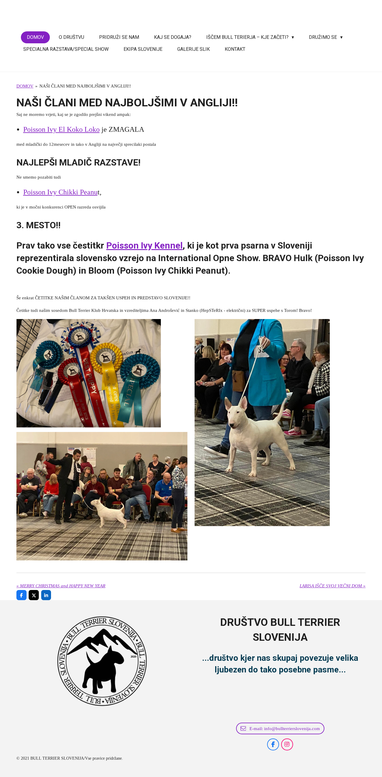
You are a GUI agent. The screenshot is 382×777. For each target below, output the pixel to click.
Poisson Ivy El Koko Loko (61, 129)
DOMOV (24, 86)
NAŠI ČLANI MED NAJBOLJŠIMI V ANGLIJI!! (85, 86)
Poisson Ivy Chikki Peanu (60, 192)
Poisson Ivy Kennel (144, 245)
